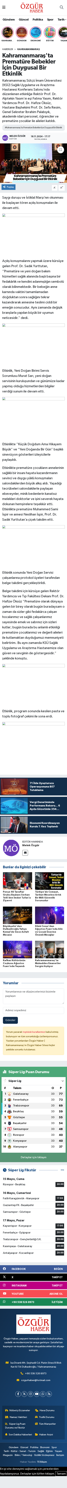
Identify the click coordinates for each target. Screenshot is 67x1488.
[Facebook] (18, 1394)
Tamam (61, 1473)
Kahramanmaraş (28, 49)
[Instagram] (30, 1394)
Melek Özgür (30, 845)
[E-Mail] (25, 853)
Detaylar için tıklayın (33, 1157)
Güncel (24, 19)
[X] (24, 1394)
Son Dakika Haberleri (20, 1434)
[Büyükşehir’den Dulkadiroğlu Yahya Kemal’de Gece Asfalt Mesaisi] (17, 915)
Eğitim (49, 1451)
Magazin (8, 1455)
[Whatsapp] (43, 1394)
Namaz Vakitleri (18, 1417)
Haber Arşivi (46, 1434)
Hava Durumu (47, 1410)
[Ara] (61, 8)
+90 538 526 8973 (35, 1373)
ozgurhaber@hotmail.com (35, 1380)
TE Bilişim (42, 1462)
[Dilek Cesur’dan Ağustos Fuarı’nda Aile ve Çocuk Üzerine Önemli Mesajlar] (49, 915)
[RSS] (49, 1394)
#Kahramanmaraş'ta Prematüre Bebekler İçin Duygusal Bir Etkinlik (33, 128)
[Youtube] (37, 1394)
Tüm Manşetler (47, 1424)
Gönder (10, 1020)
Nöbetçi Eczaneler (19, 1410)
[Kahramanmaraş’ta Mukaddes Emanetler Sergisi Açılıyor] (49, 949)
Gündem (9, 19)
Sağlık (41, 1451)
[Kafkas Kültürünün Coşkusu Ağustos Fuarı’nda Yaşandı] (17, 949)
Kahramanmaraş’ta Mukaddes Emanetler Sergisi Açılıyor (48, 963)
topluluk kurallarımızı (34, 1032)
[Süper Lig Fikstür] (62, 1170)
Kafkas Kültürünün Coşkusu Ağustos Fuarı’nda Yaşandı (14, 963)
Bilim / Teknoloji (23, 1455)
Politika (38, 19)
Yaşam (58, 1451)
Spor (50, 19)
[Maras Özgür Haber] (32, 7)
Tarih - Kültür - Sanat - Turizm (20, 1451)
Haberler (7, 49)
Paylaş (10, 187)
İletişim (60, 1455)
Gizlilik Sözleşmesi (44, 1455)
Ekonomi (44, 1447)
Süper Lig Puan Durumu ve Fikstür (15, 1426)
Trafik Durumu (46, 1417)
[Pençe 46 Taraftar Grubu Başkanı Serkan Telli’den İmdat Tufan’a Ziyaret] (17, 880)
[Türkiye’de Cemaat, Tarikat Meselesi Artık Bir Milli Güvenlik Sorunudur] (49, 880)
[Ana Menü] (3, 7)
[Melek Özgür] (11, 847)
